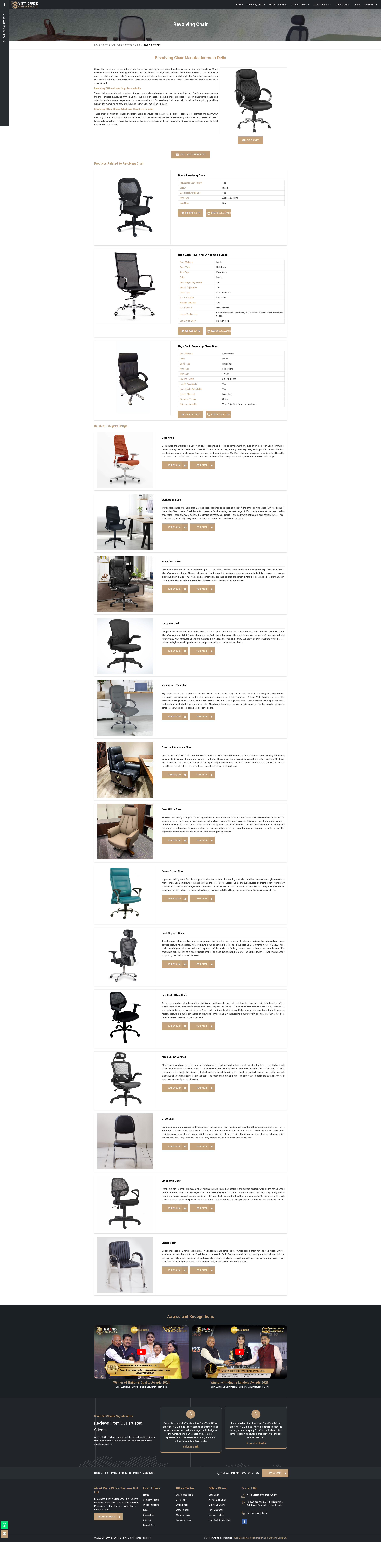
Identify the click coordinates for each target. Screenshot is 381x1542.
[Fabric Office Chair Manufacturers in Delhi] (125, 893)
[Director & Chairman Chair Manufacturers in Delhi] (125, 770)
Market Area (149, 1525)
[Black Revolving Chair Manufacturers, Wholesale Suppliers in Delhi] (133, 207)
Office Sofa (341, 4)
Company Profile (256, 4)
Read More (202, 465)
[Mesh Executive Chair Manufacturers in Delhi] (125, 1079)
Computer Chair (171, 623)
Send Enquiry (174, 465)
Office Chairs (320, 4)
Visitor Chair (169, 1242)
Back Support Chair (173, 933)
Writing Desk (182, 1505)
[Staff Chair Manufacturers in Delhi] (125, 1141)
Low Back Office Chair (174, 995)
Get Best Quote (192, 213)
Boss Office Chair (172, 809)
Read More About (106, 1516)
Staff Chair (168, 1119)
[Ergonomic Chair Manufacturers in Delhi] (125, 1203)
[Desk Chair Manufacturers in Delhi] (125, 460)
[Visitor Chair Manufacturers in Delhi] (125, 1265)
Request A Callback (220, 213)
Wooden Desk (182, 1510)
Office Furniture (278, 4)
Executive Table (183, 1520)
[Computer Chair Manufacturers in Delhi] (125, 646)
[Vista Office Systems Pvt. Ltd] (40, 5)
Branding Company (278, 1537)
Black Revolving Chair (191, 175)
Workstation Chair (172, 499)
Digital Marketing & (258, 1537)
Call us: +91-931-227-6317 (236, 1473)
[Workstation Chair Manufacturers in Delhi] (125, 522)
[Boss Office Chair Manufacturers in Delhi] (125, 831)
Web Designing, (241, 1537)
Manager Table (183, 1515)
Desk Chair (168, 438)
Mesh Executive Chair (174, 1057)
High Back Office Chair (174, 685)
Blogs (358, 4)
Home (239, 4)
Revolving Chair (216, 1510)
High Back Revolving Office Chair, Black (203, 255)
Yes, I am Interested (192, 154)
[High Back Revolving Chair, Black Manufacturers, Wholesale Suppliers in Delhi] (133, 378)
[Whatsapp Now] (4, 1525)
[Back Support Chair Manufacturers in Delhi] (125, 955)
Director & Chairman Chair (176, 747)
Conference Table (184, 1494)
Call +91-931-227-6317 (4, 26)
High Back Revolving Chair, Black (198, 346)
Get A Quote (274, 1473)
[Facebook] (4, 4)
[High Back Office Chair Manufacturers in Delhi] (125, 708)
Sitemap (147, 1520)
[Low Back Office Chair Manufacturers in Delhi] (125, 1017)
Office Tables (298, 4)
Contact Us (371, 4)
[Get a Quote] (4, 1534)
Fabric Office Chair (172, 871)
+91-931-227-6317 (256, 1513)
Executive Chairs (171, 561)
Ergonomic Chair (171, 1181)
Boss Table (181, 1499)
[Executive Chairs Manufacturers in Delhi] (125, 584)
